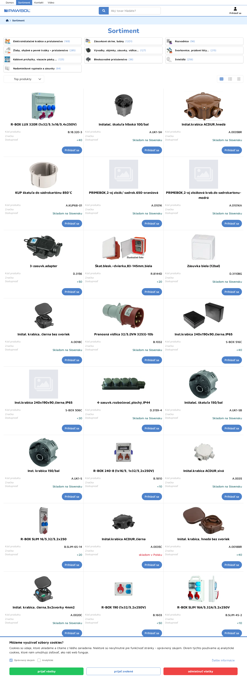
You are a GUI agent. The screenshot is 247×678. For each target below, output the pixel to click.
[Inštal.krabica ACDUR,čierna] (123, 520)
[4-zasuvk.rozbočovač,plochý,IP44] (123, 384)
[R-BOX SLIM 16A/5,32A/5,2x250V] (203, 588)
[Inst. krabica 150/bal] (43, 452)
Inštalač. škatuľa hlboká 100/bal (124, 124)
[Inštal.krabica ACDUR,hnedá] (203, 105)
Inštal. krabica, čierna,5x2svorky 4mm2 (44, 607)
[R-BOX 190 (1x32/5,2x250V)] (123, 588)
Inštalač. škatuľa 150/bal (203, 402)
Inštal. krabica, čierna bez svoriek (44, 334)
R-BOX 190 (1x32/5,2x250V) (123, 607)
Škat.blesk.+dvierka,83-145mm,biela (123, 266)
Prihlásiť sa (72, 150)
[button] (24, 79)
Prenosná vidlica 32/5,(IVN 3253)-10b (123, 334)
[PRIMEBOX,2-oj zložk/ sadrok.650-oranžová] (123, 174)
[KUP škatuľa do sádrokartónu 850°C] (43, 174)
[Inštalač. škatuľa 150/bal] (203, 384)
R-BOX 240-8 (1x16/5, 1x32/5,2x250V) (123, 471)
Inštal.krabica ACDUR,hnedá (203, 124)
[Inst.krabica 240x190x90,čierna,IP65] (203, 315)
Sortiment (24, 2)
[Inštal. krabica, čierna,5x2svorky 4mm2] (44, 588)
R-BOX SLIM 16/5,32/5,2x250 (44, 539)
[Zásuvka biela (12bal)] (203, 247)
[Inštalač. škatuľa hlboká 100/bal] (123, 105)
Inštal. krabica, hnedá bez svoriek (203, 539)
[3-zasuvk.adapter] (43, 247)
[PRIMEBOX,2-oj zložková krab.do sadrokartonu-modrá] (203, 174)
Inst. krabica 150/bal (43, 471)
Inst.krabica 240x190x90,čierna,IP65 (204, 334)
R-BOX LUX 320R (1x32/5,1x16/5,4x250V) (43, 124)
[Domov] (7, 20)
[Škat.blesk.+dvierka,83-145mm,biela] (123, 247)
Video (51, 2)
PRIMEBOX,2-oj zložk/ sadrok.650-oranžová (123, 192)
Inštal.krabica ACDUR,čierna (124, 539)
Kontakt (38, 2)
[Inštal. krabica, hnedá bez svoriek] (203, 520)
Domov (10, 2)
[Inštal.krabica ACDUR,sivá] (203, 452)
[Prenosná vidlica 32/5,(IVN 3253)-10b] (123, 315)
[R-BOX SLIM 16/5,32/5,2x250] (43, 520)
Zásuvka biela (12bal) (203, 266)
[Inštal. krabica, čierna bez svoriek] (43, 315)
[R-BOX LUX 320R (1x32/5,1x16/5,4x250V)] (43, 105)
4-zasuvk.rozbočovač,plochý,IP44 (123, 402)
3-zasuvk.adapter (43, 266)
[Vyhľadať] (104, 10)
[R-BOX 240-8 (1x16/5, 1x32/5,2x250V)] (123, 452)
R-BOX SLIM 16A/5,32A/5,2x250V (203, 607)
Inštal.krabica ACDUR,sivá (203, 471)
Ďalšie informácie (223, 660)
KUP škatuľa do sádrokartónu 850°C (43, 192)
